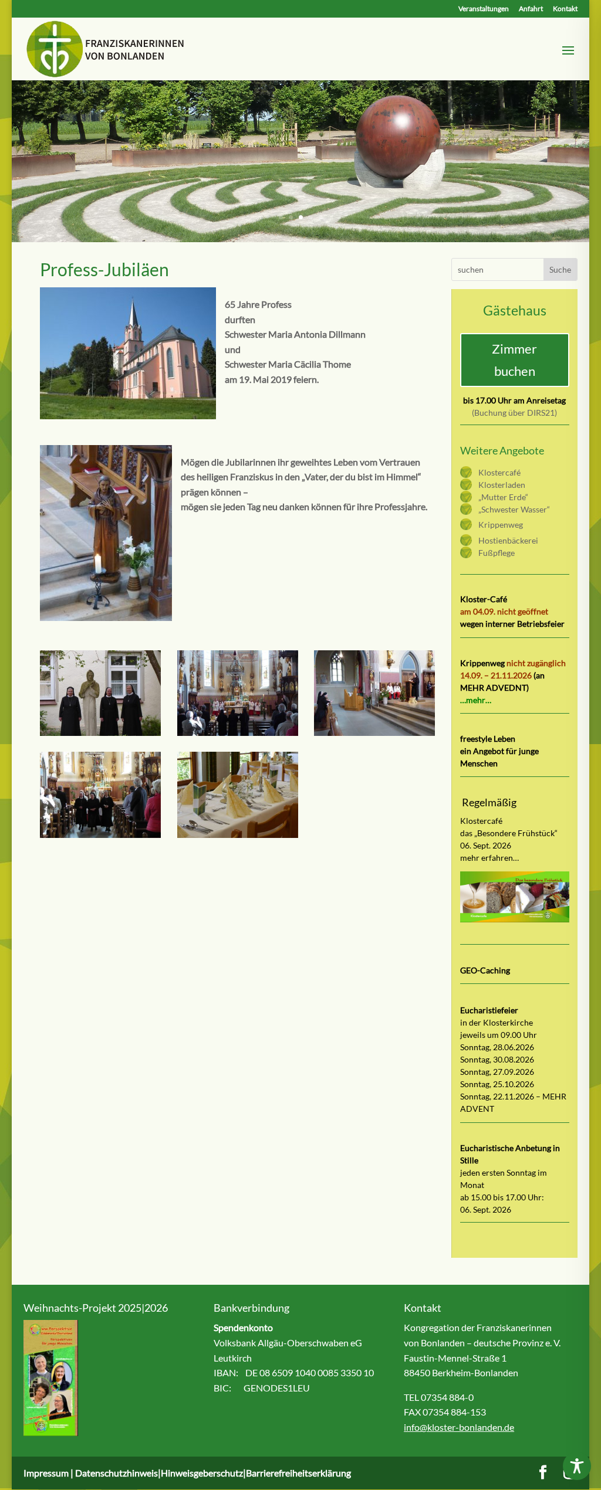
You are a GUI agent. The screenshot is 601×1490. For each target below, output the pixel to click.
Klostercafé (499, 472)
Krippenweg (500, 525)
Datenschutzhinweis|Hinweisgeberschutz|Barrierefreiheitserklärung (213, 1472)
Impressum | (49, 1472)
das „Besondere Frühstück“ (509, 833)
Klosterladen (501, 485)
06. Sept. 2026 (485, 1209)
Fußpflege (496, 553)
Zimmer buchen (514, 359)
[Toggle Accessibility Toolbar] (577, 1466)
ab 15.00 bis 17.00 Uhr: (502, 1197)
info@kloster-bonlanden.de (459, 1427)
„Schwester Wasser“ (514, 509)
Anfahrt (531, 9)
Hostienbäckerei (508, 540)
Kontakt (565, 9)
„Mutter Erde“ (503, 497)
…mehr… (475, 700)
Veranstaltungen (483, 9)
